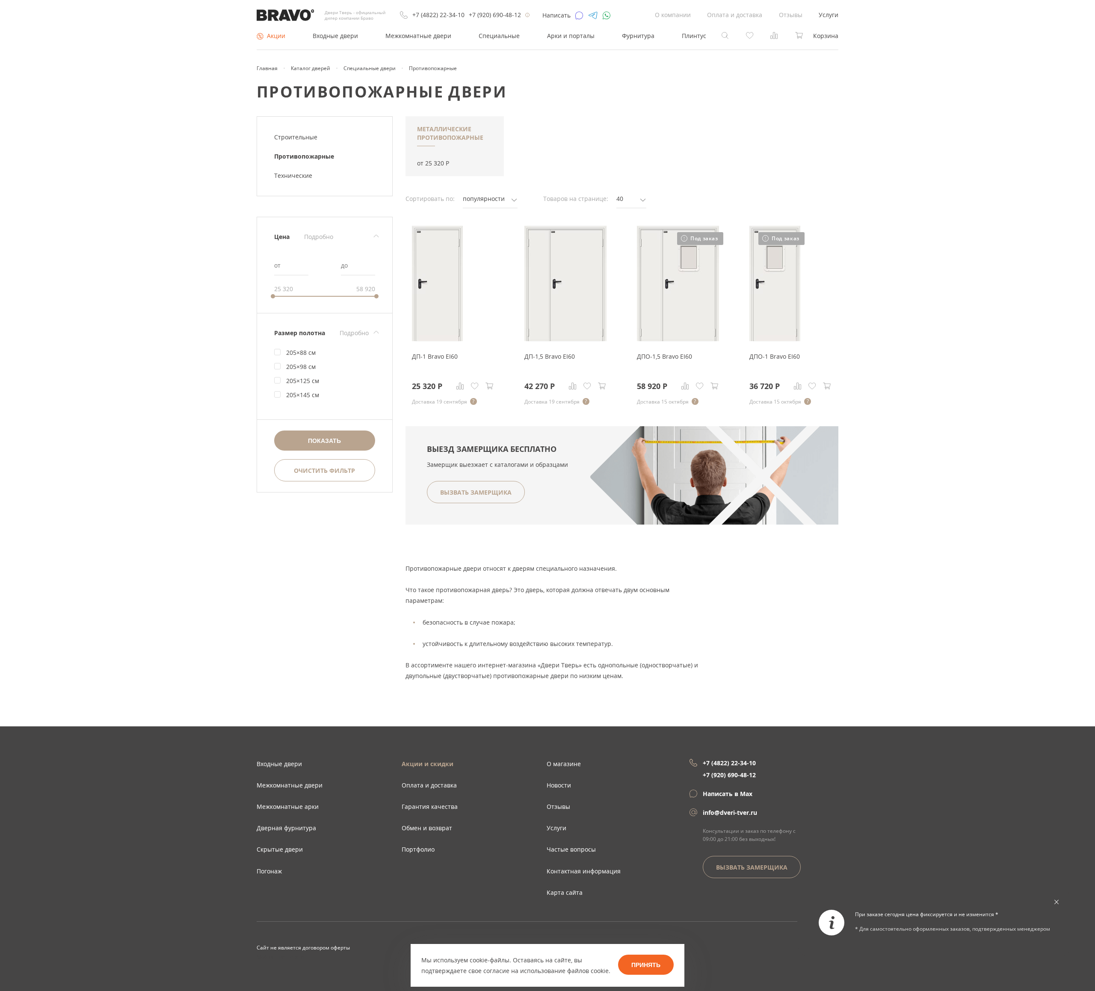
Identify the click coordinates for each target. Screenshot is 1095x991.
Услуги (828, 15)
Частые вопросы (571, 849)
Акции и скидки (427, 764)
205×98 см (301, 367)
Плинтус (694, 36)
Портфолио (418, 849)
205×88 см (301, 352)
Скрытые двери (280, 849)
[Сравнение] (460, 386)
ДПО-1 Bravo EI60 (774, 356)
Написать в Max (727, 794)
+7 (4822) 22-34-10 (438, 15)
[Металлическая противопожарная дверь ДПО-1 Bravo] (774, 339)
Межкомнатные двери (418, 36)
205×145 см (302, 395)
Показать (324, 440)
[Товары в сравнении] (774, 35)
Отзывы (790, 15)
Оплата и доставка (734, 15)
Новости (559, 785)
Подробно (318, 237)
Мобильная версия (281, 956)
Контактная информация (584, 871)
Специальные (499, 36)
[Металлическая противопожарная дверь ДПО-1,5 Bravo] (678, 339)
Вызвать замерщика (751, 867)
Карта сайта (565, 892)
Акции (276, 36)
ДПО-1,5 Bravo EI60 (664, 356)
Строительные (295, 137)
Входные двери (335, 36)
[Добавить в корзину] (489, 386)
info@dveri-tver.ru (730, 812)
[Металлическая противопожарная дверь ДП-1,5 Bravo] (565, 339)
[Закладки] (475, 386)
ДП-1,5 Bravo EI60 (549, 356)
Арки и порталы (571, 36)
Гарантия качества (430, 806)
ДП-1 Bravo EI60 (435, 356)
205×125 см (302, 381)
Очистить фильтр (324, 470)
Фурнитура (638, 36)
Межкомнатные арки (288, 806)
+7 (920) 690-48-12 (495, 15)
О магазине (564, 764)
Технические (293, 175)
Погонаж (269, 871)
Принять (645, 965)
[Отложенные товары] (750, 35)
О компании (673, 15)
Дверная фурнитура (286, 828)
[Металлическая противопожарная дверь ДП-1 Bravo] (437, 339)
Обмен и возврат (427, 828)
